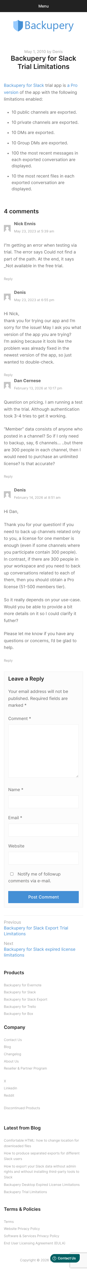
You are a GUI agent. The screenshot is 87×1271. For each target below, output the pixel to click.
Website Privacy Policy (22, 1229)
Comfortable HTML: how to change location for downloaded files (41, 1143)
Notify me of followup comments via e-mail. (34, 878)
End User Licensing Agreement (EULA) (34, 1243)
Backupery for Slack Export (25, 999)
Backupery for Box (18, 1014)
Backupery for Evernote (23, 985)
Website (16, 846)
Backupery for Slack (24, 85)
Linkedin (10, 1088)
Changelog (12, 1054)
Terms (9, 1222)
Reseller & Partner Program (25, 1068)
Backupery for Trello (20, 1007)
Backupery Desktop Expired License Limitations (42, 1185)
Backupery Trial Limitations (25, 1192)
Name (15, 789)
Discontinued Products (22, 1108)
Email (15, 817)
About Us (11, 1061)
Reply (8, 279)
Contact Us (13, 1040)
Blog (7, 1047)
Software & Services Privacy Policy (31, 1236)
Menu (43, 6)
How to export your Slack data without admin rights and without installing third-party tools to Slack (41, 1171)
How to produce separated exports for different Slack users (42, 1156)
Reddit (9, 1095)
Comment (19, 718)
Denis (57, 51)
